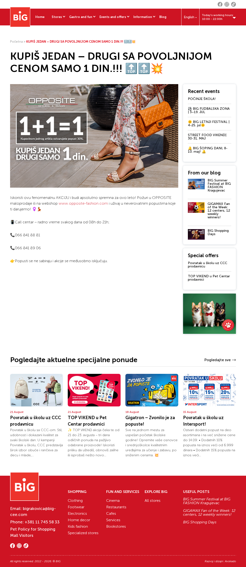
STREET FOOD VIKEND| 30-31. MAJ (207, 136)
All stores (152, 500)
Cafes (111, 513)
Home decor (79, 520)
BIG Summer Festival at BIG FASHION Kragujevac (219, 185)
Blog (162, 17)
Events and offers (112, 17)
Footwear (76, 507)
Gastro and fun (80, 17)
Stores (57, 17)
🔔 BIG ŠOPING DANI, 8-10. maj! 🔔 (208, 150)
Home (39, 17)
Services (113, 520)
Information (142, 17)
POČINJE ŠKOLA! (202, 99)
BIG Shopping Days (218, 232)
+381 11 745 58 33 (42, 522)
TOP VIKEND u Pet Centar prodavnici (209, 278)
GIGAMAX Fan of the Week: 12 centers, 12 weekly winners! (219, 210)
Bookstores (116, 526)
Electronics (77, 513)
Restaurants (116, 507)
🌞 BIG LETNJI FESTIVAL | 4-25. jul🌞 (208, 123)
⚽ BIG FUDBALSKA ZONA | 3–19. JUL (209, 110)
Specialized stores (83, 533)
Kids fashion (78, 526)
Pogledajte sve (217, 360)
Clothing (75, 500)
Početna (16, 41)
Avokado (230, 561)
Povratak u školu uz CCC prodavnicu (207, 264)
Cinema (113, 500)
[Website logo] (20, 17)
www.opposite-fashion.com (83, 203)
